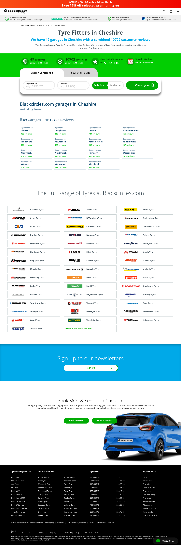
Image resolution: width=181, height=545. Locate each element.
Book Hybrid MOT (18, 498)
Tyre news (147, 498)
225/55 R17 (121, 477)
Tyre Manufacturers (46, 471)
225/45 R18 (94, 498)
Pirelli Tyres (68, 484)
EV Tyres (14, 487)
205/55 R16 (94, 481)
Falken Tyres (43, 501)
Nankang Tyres (70, 481)
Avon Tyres (42, 481)
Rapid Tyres (68, 491)
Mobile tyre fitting (150, 508)
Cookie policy (49, 523)
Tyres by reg (147, 491)
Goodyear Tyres (44, 505)
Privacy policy (61, 523)
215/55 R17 (94, 487)
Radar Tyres (68, 487)
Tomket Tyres (69, 498)
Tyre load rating (149, 494)
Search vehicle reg (42, 72)
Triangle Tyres (69, 515)
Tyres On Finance (18, 512)
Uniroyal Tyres (69, 505)
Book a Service (104, 420)
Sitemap (91, 523)
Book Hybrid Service (19, 508)
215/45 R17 (121, 487)
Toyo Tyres (68, 501)
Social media (148, 512)
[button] (164, 11)
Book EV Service (17, 505)
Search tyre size (80, 72)
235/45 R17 (121, 512)
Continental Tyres (45, 491)
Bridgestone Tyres (45, 487)
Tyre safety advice (150, 515)
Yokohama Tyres (70, 512)
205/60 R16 (121, 505)
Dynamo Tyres (43, 498)
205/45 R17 (94, 494)
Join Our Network (18, 515)
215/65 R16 (121, 498)
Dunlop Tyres (43, 494)
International (101, 523)
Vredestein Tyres (70, 508)
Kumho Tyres (43, 515)
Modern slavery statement (77, 523)
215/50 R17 (121, 508)
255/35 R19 (94, 491)
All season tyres (149, 501)
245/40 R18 (94, 515)
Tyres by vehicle (149, 487)
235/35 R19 (94, 508)
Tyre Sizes (94, 471)
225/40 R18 (94, 477)
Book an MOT (76, 420)
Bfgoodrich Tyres (44, 484)
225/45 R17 (94, 484)
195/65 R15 (121, 484)
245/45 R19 (121, 501)
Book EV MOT (16, 494)
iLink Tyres (42, 512)
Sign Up (91, 367)
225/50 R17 (94, 501)
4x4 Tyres (15, 484)
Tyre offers (147, 484)
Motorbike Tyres (17, 481)
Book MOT (15, 491)
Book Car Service (18, 501)
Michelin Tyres (69, 477)
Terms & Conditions (36, 523)
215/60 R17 (121, 494)
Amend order (148, 481)
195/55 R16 (94, 505)
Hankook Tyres (43, 508)
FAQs (145, 477)
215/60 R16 (121, 515)
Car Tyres (15, 477)
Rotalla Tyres (69, 494)
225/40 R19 (121, 491)
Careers (111, 523)
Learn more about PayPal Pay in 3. (37, 540)
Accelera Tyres (43, 477)
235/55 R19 (94, 512)
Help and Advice (149, 471)
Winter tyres (147, 505)
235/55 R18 (121, 481)
